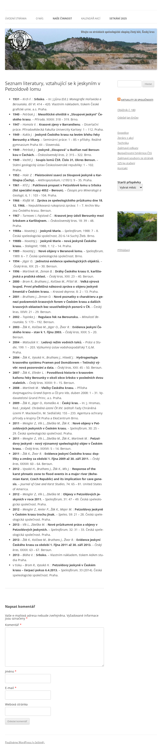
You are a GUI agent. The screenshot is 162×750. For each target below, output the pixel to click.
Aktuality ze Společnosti (137, 99)
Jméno (10, 671)
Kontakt (122, 168)
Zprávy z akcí (125, 138)
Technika (123, 143)
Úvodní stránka (16, 18)
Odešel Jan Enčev (128, 117)
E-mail (10, 688)
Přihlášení (123, 250)
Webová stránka (16, 704)
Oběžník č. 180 (126, 110)
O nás (39, 18)
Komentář (13, 625)
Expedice (123, 133)
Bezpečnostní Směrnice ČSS (134, 153)
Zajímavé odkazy (127, 148)
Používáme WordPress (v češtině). (25, 742)
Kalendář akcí (90, 18)
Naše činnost (62, 18)
